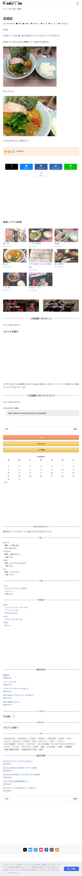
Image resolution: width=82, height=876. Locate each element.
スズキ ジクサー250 (11, 610)
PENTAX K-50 (10, 738)
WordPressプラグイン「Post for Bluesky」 (18, 761)
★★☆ (27, 23)
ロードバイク (27, 747)
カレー (53, 741)
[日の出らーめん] (40, 279)
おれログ (36, 23)
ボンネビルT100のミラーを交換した (15, 688)
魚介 (41, 749)
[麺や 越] (15, 235)
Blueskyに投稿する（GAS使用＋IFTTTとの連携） (20, 768)
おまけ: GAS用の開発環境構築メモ (15, 781)
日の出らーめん (35, 287)
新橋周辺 (69, 747)
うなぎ (5, 560)
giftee (41, 437)
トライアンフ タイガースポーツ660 (16, 607)
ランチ (45, 23)
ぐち (69, 738)
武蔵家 (57, 243)
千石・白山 (64, 23)
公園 (42, 747)
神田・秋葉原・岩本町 (12, 749)
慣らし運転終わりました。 (12, 702)
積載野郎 (6, 675)
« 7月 (5, 482)
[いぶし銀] (15, 279)
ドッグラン (32, 744)
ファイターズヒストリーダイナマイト (64, 744)
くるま (5, 616)
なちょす (6, 543)
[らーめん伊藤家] (40, 235)
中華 (36, 747)
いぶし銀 (6, 287)
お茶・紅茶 (52, 738)
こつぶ (5, 586)
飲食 (19, 23)
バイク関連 (41, 450)
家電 (60, 747)
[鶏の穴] (15, 255)
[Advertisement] (41, 202)
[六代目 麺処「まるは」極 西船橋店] (40, 255)
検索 (75, 429)
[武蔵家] (66, 235)
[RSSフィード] (57, 850)
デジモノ (22, 744)
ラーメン (54, 23)
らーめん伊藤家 (35, 243)
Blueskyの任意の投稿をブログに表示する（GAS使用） (21, 774)
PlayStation (23, 738)
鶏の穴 (5, 264)
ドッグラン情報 (44, 744)
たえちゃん (7, 551)
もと (4, 569)
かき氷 (5, 622)
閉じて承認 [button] (71, 869)
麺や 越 (6, 243)
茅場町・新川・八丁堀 (29, 749)
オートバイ (44, 741)
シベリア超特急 (10, 744)
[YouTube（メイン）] (41, 850)
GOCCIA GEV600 (11, 613)
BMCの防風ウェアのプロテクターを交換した (18, 695)
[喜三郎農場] (66, 255)
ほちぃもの (41, 443)
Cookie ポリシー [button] (14, 873)
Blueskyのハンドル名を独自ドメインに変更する (19, 788)
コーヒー (61, 741)
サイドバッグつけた (9, 682)
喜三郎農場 (59, 264)
